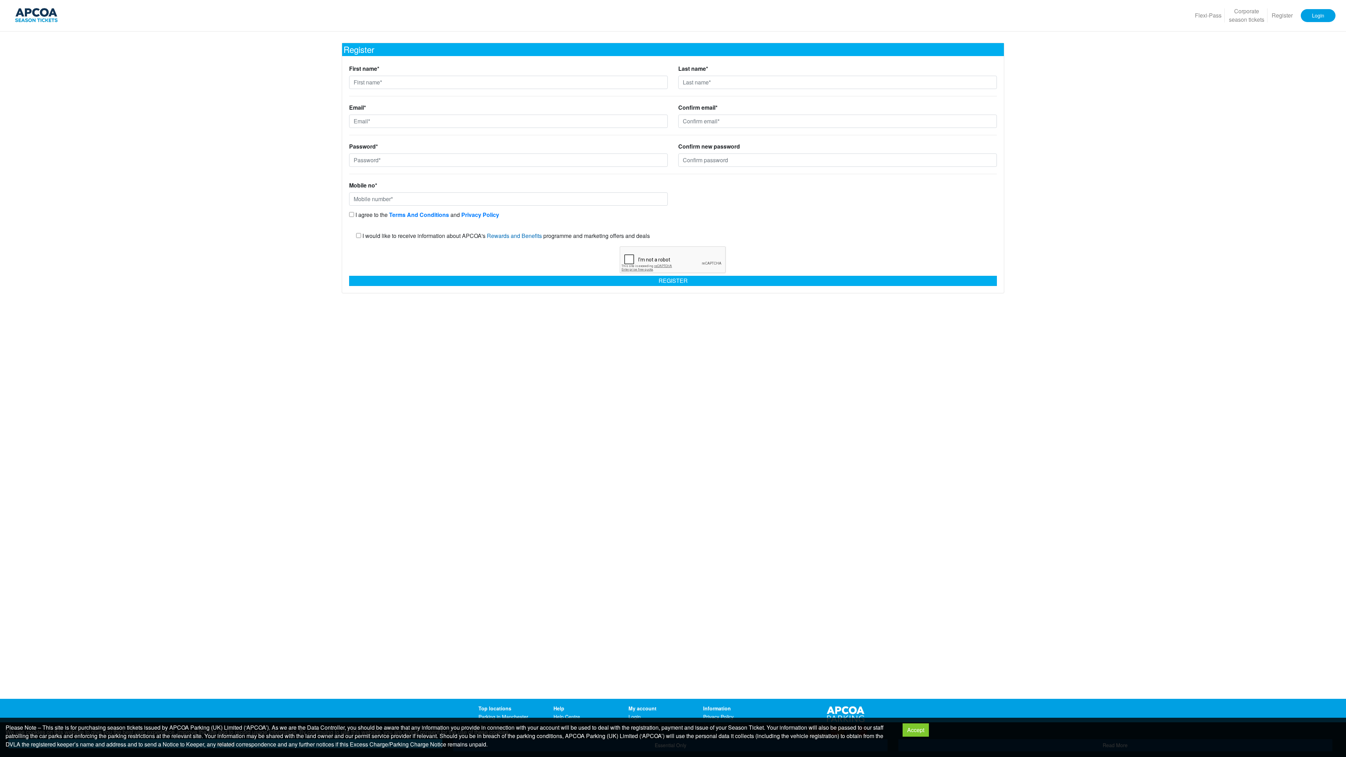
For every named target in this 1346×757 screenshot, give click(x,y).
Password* (363, 146)
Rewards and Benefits (514, 236)
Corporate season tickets (1246, 15)
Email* (357, 107)
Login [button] (1318, 15)
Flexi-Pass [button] (1208, 15)
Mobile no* (363, 185)
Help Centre (566, 716)
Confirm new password (709, 146)
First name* (364, 68)
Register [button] (1282, 15)
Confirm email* (698, 107)
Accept (915, 730)
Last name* (693, 68)
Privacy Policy (718, 716)
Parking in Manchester (503, 716)
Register (673, 281)
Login (634, 716)
